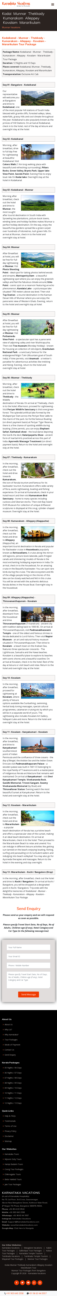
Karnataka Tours (12, 1154)
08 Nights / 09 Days (13, 1083)
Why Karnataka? (11, 1035)
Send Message (28, 994)
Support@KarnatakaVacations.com (23, 1222)
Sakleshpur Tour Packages (30, 1250)
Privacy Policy (10, 1131)
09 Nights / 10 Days (13, 1088)
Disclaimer (9, 1136)
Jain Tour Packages (13, 1184)
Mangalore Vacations (33, 1248)
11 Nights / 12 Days (13, 1098)
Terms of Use (10, 1126)
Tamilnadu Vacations (11, 1256)
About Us (9, 1024)
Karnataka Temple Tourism (31, 1253)
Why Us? (8, 1030)
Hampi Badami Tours (14, 1164)
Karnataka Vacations (21, 1218)
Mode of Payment (12, 1045)
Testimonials (10, 1121)
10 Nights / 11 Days (13, 1093)
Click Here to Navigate (24, 1228)
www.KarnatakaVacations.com (24, 1225)
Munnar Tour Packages (38, 1259)
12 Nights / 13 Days (13, 1103)
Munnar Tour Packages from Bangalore (28, 1270)
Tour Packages (11, 1040)
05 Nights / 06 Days (13, 1068)
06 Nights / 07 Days (13, 1073)
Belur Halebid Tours (13, 1179)
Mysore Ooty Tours (13, 1159)
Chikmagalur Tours (13, 1174)
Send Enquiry (10, 1055)
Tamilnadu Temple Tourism (36, 1256)
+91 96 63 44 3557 (21, 1215)
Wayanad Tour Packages (12, 1259)
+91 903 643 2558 (17, 1212)
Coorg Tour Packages (14, 1169)
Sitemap (8, 1141)
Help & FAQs (10, 1116)
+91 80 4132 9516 (16, 1209)
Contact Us (9, 1050)
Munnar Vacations (11, 27)
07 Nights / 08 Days (13, 1078)
